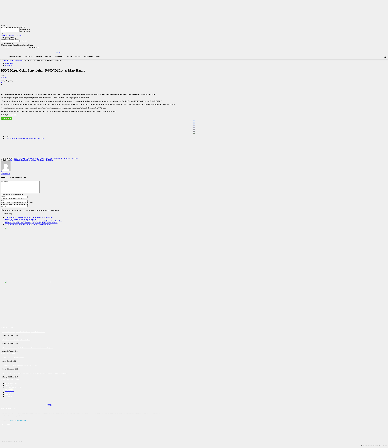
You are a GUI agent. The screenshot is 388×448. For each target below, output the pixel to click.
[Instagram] (377, 47)
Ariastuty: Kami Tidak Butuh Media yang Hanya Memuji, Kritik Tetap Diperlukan (31, 223)
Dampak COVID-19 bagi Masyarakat (13, 357)
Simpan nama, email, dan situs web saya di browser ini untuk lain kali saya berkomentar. (31, 210)
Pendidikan (19, 60)
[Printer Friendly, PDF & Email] (6, 118)
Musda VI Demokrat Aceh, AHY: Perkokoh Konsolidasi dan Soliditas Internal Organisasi (33, 221)
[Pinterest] (18, 87)
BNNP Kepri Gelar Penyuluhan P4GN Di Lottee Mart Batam (24, 138)
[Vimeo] (383, 47)
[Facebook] (375, 47)
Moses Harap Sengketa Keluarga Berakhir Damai (20, 219)
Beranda (3, 60)
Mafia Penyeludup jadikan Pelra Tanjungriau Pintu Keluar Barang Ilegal (28, 224)
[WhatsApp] (26, 87)
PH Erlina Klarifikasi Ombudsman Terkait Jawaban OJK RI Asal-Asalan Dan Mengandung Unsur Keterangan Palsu (35, 373)
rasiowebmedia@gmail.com (18, 420)
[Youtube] (386, 47)
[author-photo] (6, 170)
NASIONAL (11, 60)
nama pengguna (25, 29)
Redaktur (4, 77)
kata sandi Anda (25, 31)
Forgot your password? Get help (11, 35)
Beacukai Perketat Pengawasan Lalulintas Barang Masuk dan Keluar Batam (29, 217)
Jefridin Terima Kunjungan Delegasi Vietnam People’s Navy (19, 365)
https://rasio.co (5, 174)
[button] (384, 56)
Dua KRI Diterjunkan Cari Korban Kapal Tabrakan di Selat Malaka (31, 160)
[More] (33, 87)
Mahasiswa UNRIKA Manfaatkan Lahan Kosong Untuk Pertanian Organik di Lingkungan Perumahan (45, 158)
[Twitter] (380, 47)
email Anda (23, 41)
